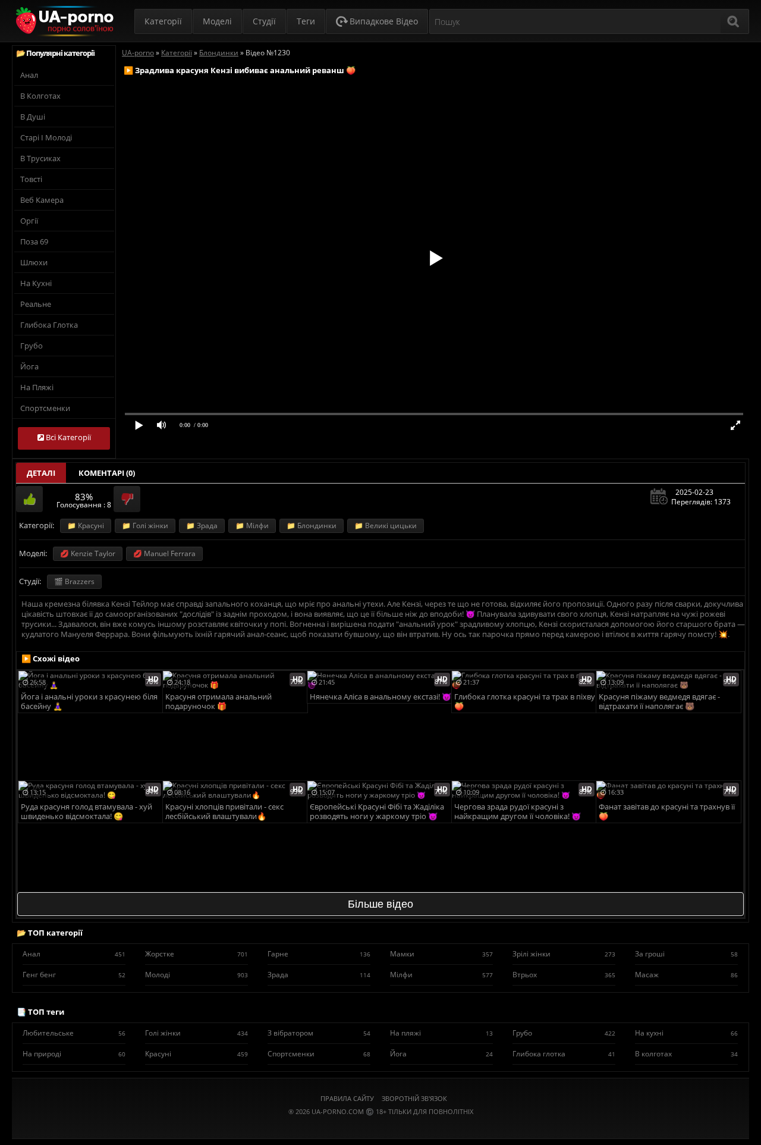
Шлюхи (34, 262)
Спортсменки (45, 408)
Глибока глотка (49, 324)
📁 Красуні (85, 525)
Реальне (35, 304)
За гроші (686, 954)
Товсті (31, 179)
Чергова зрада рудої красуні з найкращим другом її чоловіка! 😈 (517, 811)
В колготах (40, 95)
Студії (264, 21)
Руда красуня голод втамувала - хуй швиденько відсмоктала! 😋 (86, 811)
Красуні (196, 1054)
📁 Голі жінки (145, 525)
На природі (74, 1054)
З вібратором (319, 1033)
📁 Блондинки (312, 525)
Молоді (196, 975)
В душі (32, 116)
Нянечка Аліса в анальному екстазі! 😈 (380, 697)
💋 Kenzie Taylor (87, 553)
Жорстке (196, 954)
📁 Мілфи (252, 525)
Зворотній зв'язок (414, 1098)
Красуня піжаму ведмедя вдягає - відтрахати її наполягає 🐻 (659, 701)
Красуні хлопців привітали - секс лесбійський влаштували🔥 (224, 811)
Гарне (319, 954)
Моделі (217, 21)
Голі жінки (196, 1033)
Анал (29, 75)
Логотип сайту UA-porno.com (63, 21)
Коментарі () (106, 473)
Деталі (41, 473)
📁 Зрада (202, 525)
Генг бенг (74, 975)
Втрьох (563, 975)
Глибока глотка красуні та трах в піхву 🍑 (524, 701)
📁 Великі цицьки (385, 525)
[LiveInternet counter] (380, 1126)
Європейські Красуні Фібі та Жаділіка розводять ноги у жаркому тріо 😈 (377, 811)
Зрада (319, 975)
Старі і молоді (46, 137)
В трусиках (40, 158)
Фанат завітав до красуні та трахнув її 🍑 (667, 811)
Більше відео (380, 904)
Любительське (74, 1033)
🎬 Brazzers (74, 581)
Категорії (163, 21)
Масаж (686, 975)
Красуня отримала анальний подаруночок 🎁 (218, 701)
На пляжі (37, 387)
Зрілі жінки (563, 954)
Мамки (441, 954)
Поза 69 (34, 241)
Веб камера (42, 200)
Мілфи (441, 975)
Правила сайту (347, 1098)
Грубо (31, 345)
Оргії (29, 220)
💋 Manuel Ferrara (164, 553)
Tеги (306, 21)
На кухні (36, 283)
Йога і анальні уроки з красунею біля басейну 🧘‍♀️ (89, 701)
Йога (29, 366)
